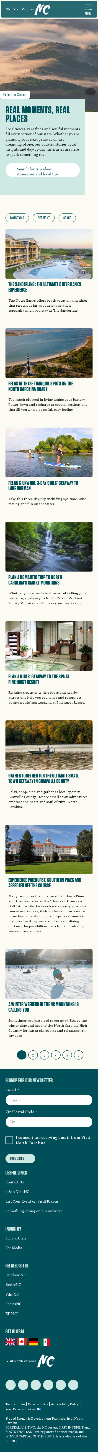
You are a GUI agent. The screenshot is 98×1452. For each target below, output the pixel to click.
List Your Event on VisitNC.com (31, 1201)
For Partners (16, 1238)
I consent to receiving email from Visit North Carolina (53, 1140)
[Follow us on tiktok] (73, 1385)
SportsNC (13, 1303)
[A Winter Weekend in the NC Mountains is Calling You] (49, 995)
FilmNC (12, 1294)
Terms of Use (15, 1404)
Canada (22, 1342)
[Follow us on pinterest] (48, 1385)
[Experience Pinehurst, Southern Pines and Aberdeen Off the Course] (49, 880)
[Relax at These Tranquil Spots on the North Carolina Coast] (49, 371)
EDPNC (11, 1313)
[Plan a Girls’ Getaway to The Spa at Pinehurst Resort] (49, 664)
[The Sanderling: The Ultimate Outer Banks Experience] (49, 272)
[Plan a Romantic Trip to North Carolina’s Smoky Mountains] (49, 565)
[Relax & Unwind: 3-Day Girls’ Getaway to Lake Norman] (49, 468)
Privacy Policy (38, 1404)
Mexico (45, 1342)
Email (10, 1089)
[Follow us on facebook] (23, 1385)
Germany (34, 1342)
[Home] (28, 9)
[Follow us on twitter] (10, 1385)
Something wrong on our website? (33, 1210)
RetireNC (13, 1284)
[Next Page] (89, 1054)
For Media (13, 1247)
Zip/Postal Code (19, 1111)
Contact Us (14, 1182)
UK (10, 1342)
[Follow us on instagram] (36, 1385)
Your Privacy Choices (20, 1409)
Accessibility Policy (65, 1404)
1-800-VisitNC (17, 1191)
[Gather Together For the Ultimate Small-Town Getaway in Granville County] (49, 766)
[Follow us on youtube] (61, 1385)
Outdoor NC (15, 1274)
